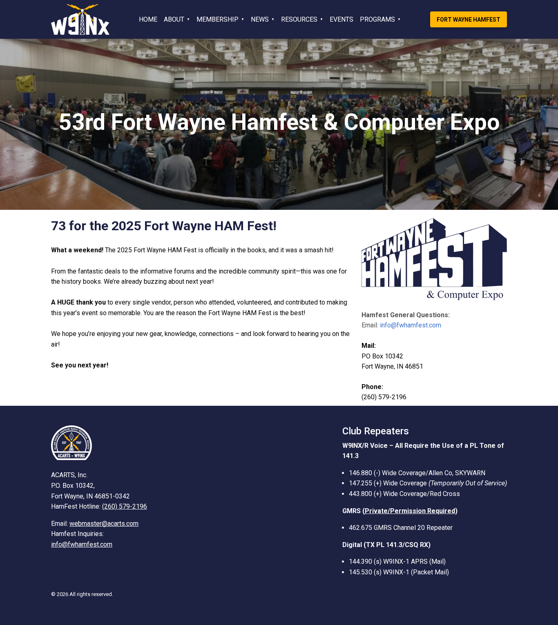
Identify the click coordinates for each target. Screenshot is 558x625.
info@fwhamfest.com (410, 325)
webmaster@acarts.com (103, 523)
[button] (177, 19)
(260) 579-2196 (124, 506)
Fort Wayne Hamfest (468, 19)
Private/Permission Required (410, 511)
